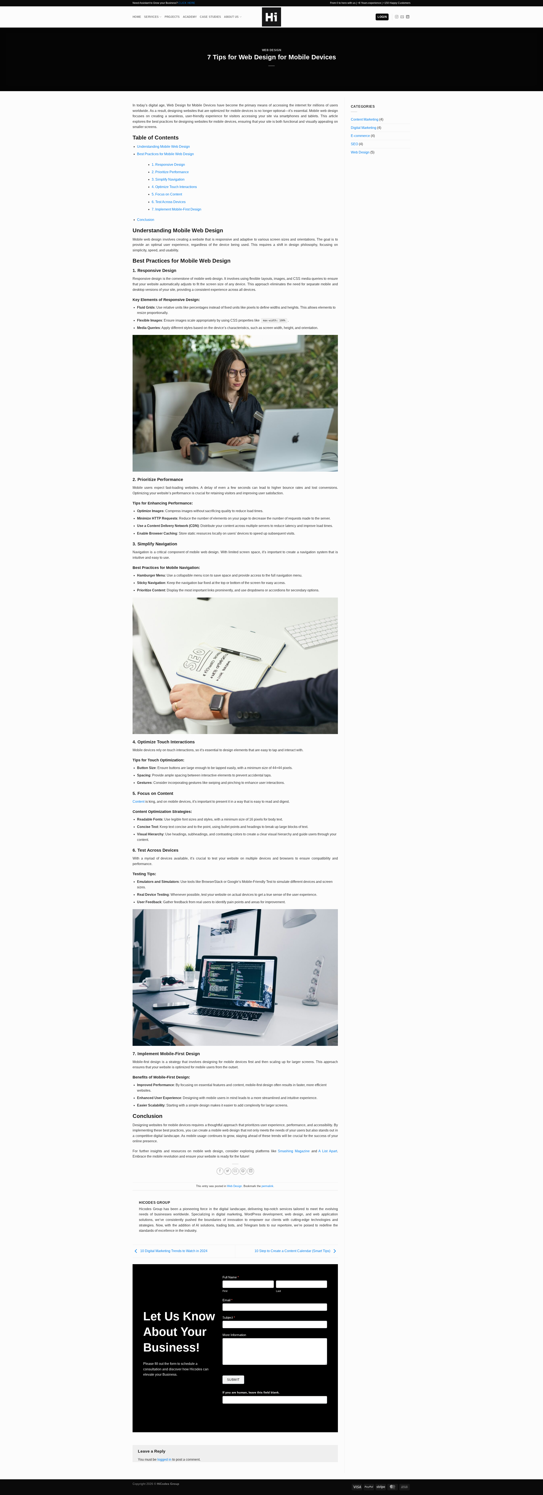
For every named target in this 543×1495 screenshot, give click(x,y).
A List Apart (327, 1151)
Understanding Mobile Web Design (163, 146)
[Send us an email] (402, 17)
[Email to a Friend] (235, 1171)
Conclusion (145, 220)
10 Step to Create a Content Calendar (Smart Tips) (293, 1251)
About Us (231, 16)
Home (137, 16)
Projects (172, 16)
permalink (267, 1186)
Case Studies (210, 16)
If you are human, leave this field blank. (251, 1392)
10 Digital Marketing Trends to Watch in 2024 (173, 1251)
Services (151, 16)
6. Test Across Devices (169, 202)
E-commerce (360, 136)
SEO (354, 144)
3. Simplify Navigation (168, 179)
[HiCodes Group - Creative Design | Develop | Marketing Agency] (271, 17)
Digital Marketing (363, 128)
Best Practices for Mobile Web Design (165, 154)
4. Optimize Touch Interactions (174, 187)
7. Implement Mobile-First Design (176, 209)
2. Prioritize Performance (170, 172)
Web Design (271, 50)
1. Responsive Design (168, 164)
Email (227, 1300)
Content (138, 801)
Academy (190, 16)
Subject (229, 1317)
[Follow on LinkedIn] (407, 17)
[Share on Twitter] (227, 1171)
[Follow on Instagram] (396, 17)
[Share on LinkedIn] (250, 1171)
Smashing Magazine (294, 1151)
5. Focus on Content (167, 194)
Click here (186, 2)
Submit (233, 1379)
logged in (164, 1459)
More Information (234, 1335)
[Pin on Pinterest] (242, 1171)
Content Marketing (364, 119)
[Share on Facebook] (220, 1171)
